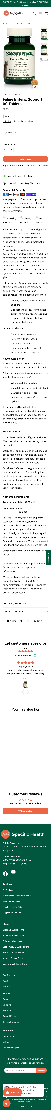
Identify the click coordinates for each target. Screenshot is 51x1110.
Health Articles (9, 1036)
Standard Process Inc (15, 94)
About (5, 981)
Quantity (9, 145)
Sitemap (7, 1010)
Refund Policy (9, 1016)
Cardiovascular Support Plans (16, 947)
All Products (8, 890)
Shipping (7, 121)
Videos (6, 1042)
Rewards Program (11, 1048)
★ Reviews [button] (48, 557)
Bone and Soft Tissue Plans (15, 964)
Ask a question (13, 611)
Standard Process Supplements (17, 896)
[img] (25, 652)
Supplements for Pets (12, 907)
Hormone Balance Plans (13, 952)
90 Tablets (10, 132)
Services (7, 986)
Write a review (25, 811)
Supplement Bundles (12, 913)
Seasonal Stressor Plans (14, 935)
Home (5, 23)
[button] (23, 692)
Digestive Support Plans (13, 930)
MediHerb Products (11, 901)
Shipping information (17, 604)
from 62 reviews (24, 655)
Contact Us (8, 999)
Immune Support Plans (13, 958)
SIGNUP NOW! (41, 1070)
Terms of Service (11, 1022)
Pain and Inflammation (12, 941)
